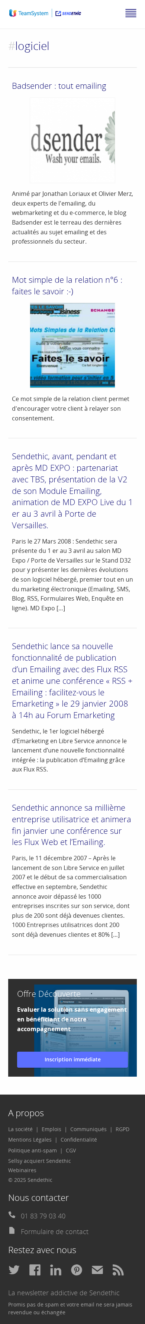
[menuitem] (23, 1129)
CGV (71, 1150)
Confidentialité (79, 1139)
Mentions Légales (30, 1139)
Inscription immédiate (73, 1059)
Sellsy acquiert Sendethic (39, 1160)
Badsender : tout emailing (59, 85)
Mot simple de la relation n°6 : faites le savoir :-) (67, 285)
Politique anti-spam (32, 1150)
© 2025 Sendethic (30, 1179)
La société (20, 1129)
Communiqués (88, 1129)
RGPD (122, 1129)
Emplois (51, 1129)
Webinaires (22, 1170)
